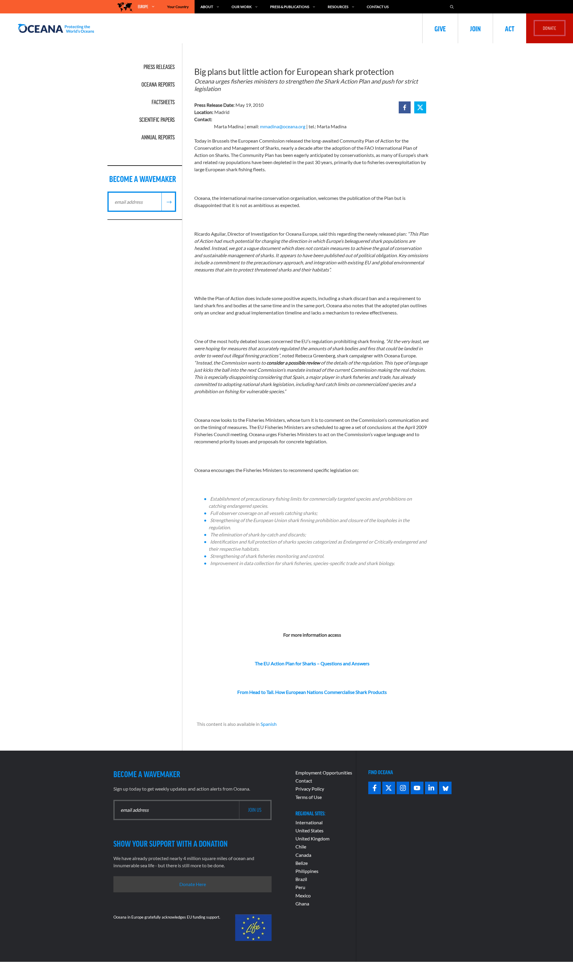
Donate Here (192, 884)
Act (509, 28)
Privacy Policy (309, 788)
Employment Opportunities (323, 772)
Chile (300, 846)
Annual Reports (158, 137)
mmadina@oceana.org (282, 126)
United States (309, 830)
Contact (303, 780)
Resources (338, 6)
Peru (300, 887)
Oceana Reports (158, 84)
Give (440, 28)
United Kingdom (312, 838)
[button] (405, 107)
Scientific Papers (157, 120)
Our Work (242, 6)
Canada (303, 855)
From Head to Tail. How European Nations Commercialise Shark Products (312, 692)
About (207, 6)
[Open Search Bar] (452, 6)
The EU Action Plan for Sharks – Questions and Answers (312, 663)
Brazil (301, 879)
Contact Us (378, 6)
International (309, 822)
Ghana (302, 903)
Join (475, 28)
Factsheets (163, 102)
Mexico (303, 895)
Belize (301, 863)
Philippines (306, 871)
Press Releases (159, 67)
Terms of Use (308, 797)
